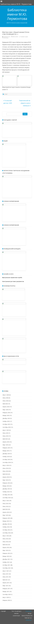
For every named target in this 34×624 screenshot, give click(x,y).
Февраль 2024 (6, 483)
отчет (6, 94)
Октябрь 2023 (6, 494)
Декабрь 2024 (6, 453)
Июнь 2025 (5, 436)
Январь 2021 (6, 591)
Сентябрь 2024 (7, 462)
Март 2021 (5, 585)
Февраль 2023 (6, 518)
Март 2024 (5, 480)
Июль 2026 (5, 398)
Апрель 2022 (6, 547)
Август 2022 (6, 535)
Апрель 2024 (6, 477)
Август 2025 (6, 430)
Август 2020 (6, 597)
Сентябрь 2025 (7, 427)
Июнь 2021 (5, 577)
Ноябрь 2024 (6, 456)
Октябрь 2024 (6, 459)
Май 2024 (5, 474)
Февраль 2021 (6, 588)
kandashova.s (6, 36)
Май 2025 (5, 439)
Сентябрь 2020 (7, 594)
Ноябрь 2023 (6, 491)
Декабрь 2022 (6, 524)
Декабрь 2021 (6, 559)
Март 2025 (5, 445)
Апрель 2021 (6, 582)
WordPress (28, 620)
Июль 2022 (5, 538)
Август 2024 (6, 465)
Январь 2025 (6, 450)
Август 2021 (6, 571)
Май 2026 (5, 403)
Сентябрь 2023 (7, 497)
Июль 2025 (5, 433)
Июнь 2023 (5, 506)
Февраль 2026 (6, 412)
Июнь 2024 (5, 471)
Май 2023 (5, 509)
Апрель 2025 (6, 442)
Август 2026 (6, 395)
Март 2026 (5, 409)
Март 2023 (5, 515)
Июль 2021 (5, 574)
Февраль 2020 (6, 600)
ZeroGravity (28, 611)
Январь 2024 (6, 486)
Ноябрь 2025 (6, 421)
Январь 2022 (6, 556)
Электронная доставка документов (13, 281)
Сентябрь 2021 (7, 568)
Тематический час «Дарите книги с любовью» (25, 103)
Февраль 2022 (6, 553)
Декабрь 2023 (6, 489)
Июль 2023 (5, 503)
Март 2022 (5, 550)
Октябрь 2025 (6, 424)
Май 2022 (5, 544)
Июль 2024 (5, 468)
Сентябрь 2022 (7, 533)
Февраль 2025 (6, 448)
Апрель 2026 (6, 406)
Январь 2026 (6, 415)
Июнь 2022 (5, 541)
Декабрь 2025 (6, 418)
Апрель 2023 (6, 512)
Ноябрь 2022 (6, 527)
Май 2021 (5, 580)
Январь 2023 (6, 521)
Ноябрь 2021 (6, 562)
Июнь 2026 (5, 401)
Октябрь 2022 (6, 530)
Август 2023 (6, 500)
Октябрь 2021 (6, 565)
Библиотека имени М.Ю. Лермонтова (17, 14)
